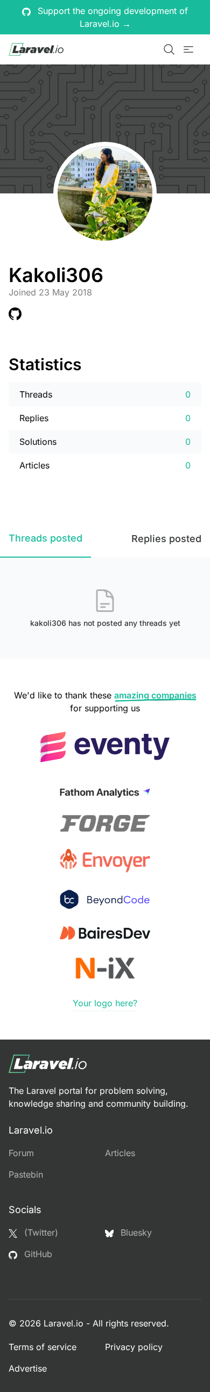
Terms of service (42, 1346)
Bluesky (135, 1232)
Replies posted (166, 538)
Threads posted (45, 538)
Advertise (28, 1368)
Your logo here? (105, 1003)
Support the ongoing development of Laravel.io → (111, 17)
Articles (120, 1153)
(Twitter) (40, 1232)
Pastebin (26, 1174)
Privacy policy (134, 1346)
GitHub (37, 1254)
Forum (21, 1153)
